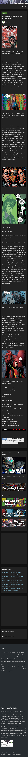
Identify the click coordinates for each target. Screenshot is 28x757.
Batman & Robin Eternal (18, 438)
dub (9, 659)
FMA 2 (21, 659)
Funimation (15, 661)
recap (8, 671)
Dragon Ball (4, 659)
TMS (21, 671)
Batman (9, 438)
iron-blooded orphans (15, 663)
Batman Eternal (15, 655)
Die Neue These (21, 657)
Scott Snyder (14, 442)
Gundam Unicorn (4, 663)
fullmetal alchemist (7, 661)
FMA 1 (18, 659)
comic (4, 440)
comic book (9, 657)
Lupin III (23, 665)
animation (3, 652)
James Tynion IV (6, 442)
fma (15, 659)
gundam (23, 661)
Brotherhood (21, 655)
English (12, 659)
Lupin (19, 665)
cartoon (2, 657)
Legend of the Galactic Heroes (9, 664)
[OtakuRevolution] (14, 2)
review (12, 671)
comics (16, 440)
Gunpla (9, 663)
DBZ (17, 657)
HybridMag (18, 754)
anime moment (17, 653)
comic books (10, 440)
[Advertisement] (14, 549)
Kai (2, 665)
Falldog (20, 711)
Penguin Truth (10, 22)
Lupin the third (7, 666)
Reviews (4, 13)
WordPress (9, 754)
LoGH (16, 664)
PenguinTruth (14, 713)
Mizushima (16, 666)
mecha (12, 666)
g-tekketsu (19, 661)
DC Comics (21, 440)
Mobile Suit (20, 666)
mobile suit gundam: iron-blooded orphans (14, 668)
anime (9, 652)
